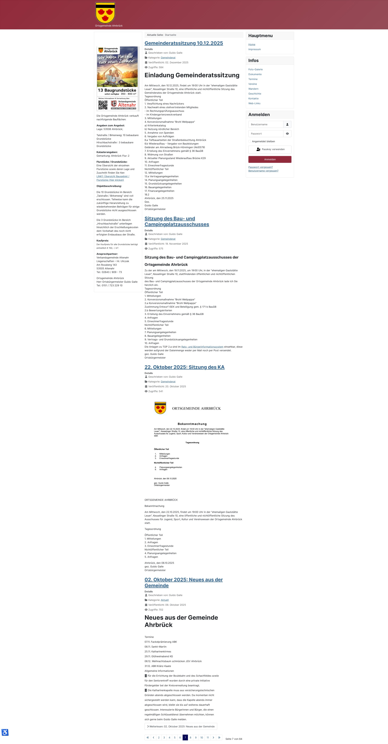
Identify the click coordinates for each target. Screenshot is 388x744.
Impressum (254, 49)
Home (251, 44)
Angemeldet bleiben (263, 141)
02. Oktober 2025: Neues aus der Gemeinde (184, 582)
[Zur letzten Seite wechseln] (219, 737)
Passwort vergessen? (260, 167)
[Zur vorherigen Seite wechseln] (153, 737)
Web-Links (254, 103)
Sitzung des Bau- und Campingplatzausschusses (177, 221)
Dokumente (255, 74)
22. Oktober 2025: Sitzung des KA (185, 367)
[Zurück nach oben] (383, 738)
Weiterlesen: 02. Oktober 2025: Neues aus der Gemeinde (182, 726)
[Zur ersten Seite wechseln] (148, 737)
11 (208, 737)
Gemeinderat (168, 57)
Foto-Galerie (255, 69)
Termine (253, 79)
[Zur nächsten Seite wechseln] (213, 737)
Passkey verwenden (273, 149)
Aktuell (165, 599)
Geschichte (254, 93)
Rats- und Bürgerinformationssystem (202, 346)
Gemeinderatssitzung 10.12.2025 (184, 43)
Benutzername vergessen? (263, 170)
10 (201, 737)
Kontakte (253, 98)
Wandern (253, 88)
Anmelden (270, 159)
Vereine (252, 83)
